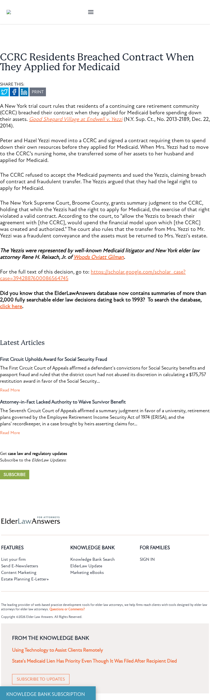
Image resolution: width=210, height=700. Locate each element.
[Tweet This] (4, 92)
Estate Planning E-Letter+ (25, 579)
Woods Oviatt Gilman (99, 257)
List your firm (13, 559)
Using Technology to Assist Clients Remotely (57, 650)
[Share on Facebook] (14, 92)
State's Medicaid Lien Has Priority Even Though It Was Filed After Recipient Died (94, 661)
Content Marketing (18, 572)
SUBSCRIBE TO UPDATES (41, 679)
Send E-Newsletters (19, 566)
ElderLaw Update (86, 566)
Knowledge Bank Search (92, 559)
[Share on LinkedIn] (24, 92)
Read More (10, 390)
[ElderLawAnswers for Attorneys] (87, 520)
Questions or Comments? (67, 609)
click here (11, 306)
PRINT (38, 92)
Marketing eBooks (87, 572)
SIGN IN (147, 559)
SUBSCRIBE (15, 474)
